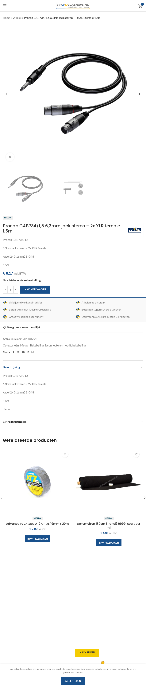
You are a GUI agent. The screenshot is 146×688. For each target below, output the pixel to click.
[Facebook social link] (13, 352)
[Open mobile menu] (5, 6)
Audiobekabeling (75, 345)
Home (6, 17)
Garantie (81, 600)
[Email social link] (23, 352)
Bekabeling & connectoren (46, 345)
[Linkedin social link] (28, 352)
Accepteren (73, 680)
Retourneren (83, 607)
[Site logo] (73, 5)
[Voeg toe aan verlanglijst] (65, 454)
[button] (6, 94)
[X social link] (18, 352)
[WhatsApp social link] (32, 352)
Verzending (82, 586)
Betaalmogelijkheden (89, 593)
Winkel (17, 17)
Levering (81, 572)
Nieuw (24, 345)
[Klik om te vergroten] (10, 157)
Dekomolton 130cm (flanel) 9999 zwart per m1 (108, 526)
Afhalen (80, 579)
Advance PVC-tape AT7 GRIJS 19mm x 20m (37, 524)
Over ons (81, 566)
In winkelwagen (35, 289)
